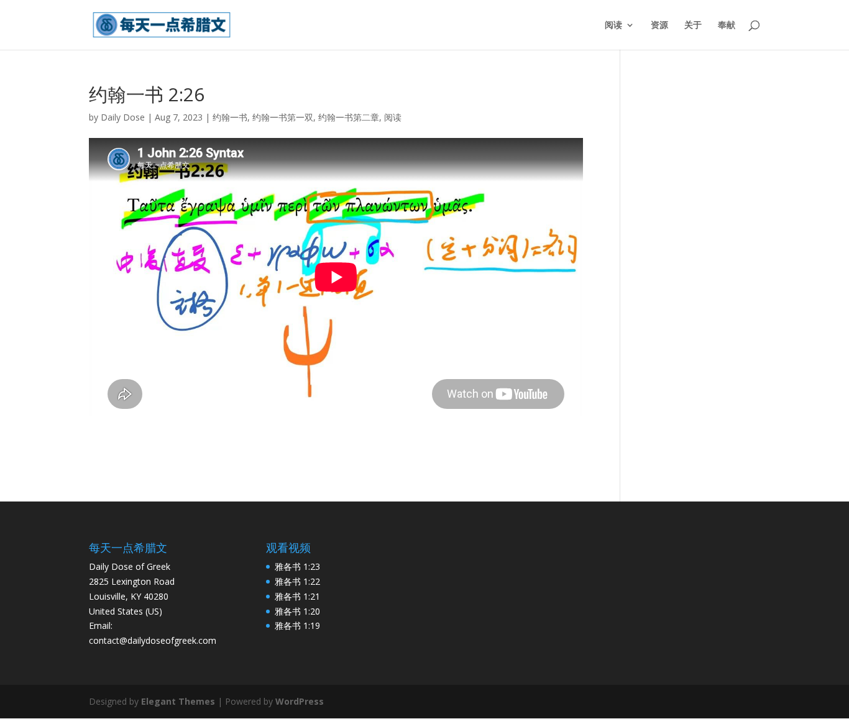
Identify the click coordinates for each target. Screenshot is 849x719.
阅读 (613, 25)
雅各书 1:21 (297, 596)
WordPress (299, 701)
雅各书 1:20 (297, 611)
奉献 (726, 25)
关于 (693, 25)
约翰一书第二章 (348, 117)
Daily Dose (123, 117)
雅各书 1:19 (297, 625)
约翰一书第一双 (282, 117)
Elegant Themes (178, 701)
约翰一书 (230, 117)
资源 (659, 25)
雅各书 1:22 (297, 581)
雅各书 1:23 (297, 566)
